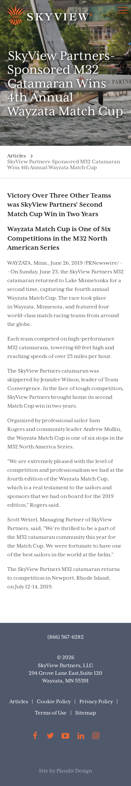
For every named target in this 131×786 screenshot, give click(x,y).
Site (43, 771)
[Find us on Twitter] (51, 737)
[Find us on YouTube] (65, 737)
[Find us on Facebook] (35, 737)
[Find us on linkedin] (81, 737)
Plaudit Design (74, 771)
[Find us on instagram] (96, 737)
